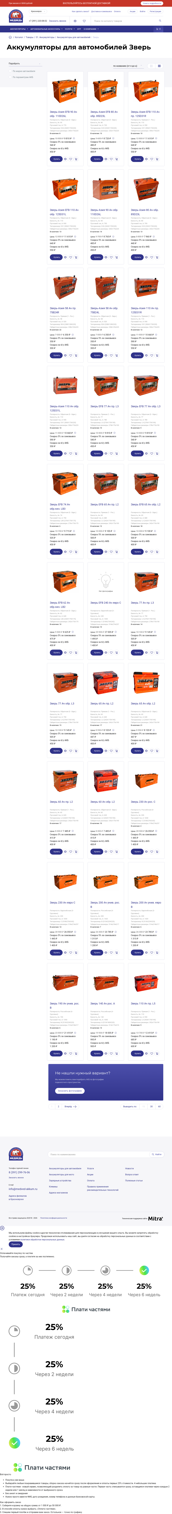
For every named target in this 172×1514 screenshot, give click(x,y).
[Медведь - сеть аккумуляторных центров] (16, 17)
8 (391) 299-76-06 (19, 1172)
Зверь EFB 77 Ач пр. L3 (104, 406)
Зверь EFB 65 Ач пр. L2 (104, 504)
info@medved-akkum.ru (23, 1189)
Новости (129, 1168)
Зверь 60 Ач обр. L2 (102, 801)
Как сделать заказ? (80, 11)
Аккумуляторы (18, 29)
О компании (90, 29)
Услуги (68, 29)
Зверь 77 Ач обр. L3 (62, 703)
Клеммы (53, 1186)
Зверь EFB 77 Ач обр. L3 (145, 406)
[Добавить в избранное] (70, 159)
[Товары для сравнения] (75, 21)
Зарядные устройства (60, 1180)
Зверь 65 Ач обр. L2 (143, 703)
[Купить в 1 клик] (76, 159)
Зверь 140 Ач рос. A (102, 1003)
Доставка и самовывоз (101, 11)
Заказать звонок (57, 21)
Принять (15, 1244)
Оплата (117, 11)
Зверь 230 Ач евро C (62, 902)
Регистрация (155, 11)
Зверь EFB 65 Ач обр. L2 (145, 504)
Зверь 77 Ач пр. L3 (142, 602)
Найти (158, 1154)
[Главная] (10, 37)
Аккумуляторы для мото (61, 1174)
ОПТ (79, 29)
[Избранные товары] (84, 21)
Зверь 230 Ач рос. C (143, 801)
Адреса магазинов (58, 1192)
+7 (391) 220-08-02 (38, 21)
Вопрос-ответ (132, 1174)
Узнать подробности (152, 3)
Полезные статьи (134, 1180)
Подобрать (14, 63)
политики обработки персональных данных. (42, 1239)
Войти (142, 11)
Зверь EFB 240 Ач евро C (105, 602)
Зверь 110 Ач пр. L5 (143, 1003)
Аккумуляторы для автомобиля (65, 1168)
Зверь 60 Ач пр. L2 (61, 801)
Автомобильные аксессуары (45, 29)
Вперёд (68, 1106)
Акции (132, 11)
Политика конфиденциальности (53, 1218)
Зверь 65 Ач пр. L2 (101, 703)
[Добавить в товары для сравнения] (65, 159)
